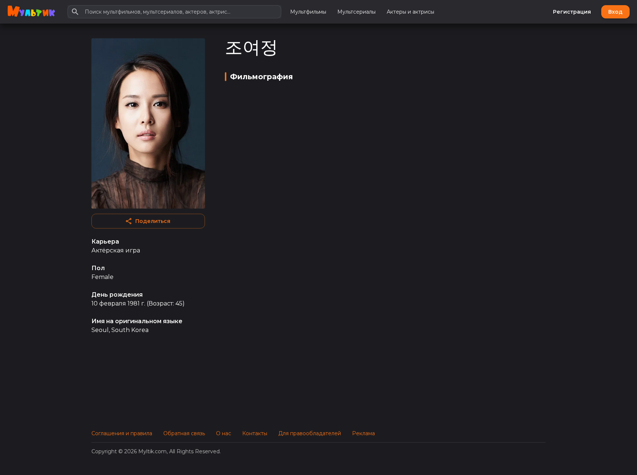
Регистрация (572, 11)
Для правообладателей (309, 433)
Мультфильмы (308, 11)
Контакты (254, 433)
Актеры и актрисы (410, 11)
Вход (615, 11)
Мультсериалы (356, 11)
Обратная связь (184, 433)
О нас (223, 433)
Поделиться (152, 221)
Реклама (363, 433)
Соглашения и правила (121, 433)
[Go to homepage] (31, 11)
